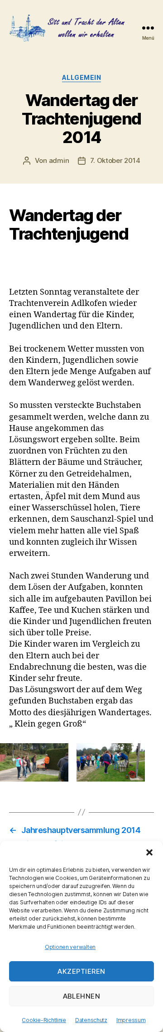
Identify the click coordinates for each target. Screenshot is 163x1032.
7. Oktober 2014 (115, 160)
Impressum (131, 1020)
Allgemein (81, 77)
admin (59, 160)
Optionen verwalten (70, 947)
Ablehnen (82, 996)
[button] (149, 852)
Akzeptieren (81, 971)
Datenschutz (91, 1020)
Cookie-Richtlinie (44, 1020)
